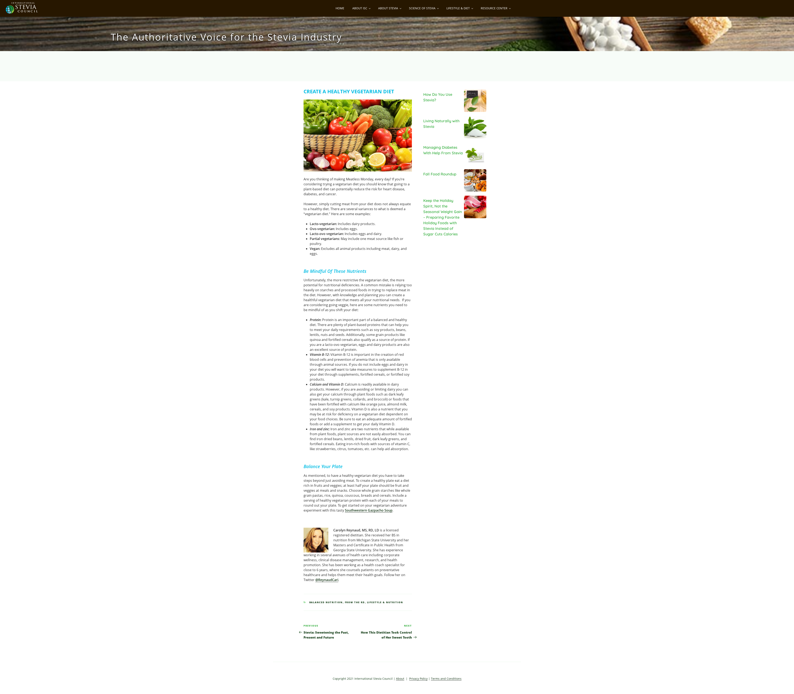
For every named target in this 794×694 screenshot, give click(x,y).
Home (340, 8)
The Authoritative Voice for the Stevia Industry (226, 36)
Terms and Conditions (446, 679)
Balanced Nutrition (326, 602)
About (400, 679)
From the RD (355, 602)
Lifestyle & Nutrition (385, 602)
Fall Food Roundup (439, 174)
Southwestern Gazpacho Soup (368, 510)
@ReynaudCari (326, 580)
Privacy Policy (418, 679)
